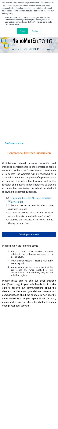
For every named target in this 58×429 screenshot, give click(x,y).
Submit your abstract (29, 234)
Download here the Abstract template (31, 197)
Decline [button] (35, 31)
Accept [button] (22, 31)
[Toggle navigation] (50, 143)
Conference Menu (14, 143)
